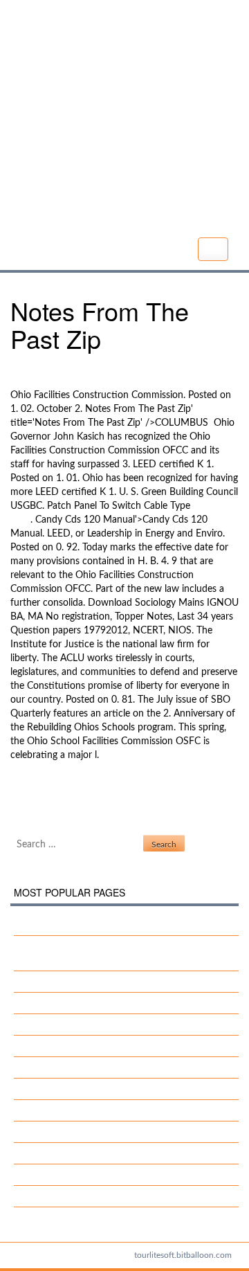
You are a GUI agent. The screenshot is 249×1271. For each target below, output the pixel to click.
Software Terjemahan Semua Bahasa (102, 1089)
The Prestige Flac (61, 1153)
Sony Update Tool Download (86, 1110)
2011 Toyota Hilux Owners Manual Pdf (108, 1024)
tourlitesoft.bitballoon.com (183, 1255)
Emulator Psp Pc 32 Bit (74, 1067)
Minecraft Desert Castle (60, 804)
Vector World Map (64, 981)
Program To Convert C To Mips (90, 1175)
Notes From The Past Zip (123, 120)
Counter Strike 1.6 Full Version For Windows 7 (123, 925)
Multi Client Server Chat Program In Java (112, 1132)
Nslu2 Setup (36, 790)
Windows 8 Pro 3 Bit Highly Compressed (112, 1003)
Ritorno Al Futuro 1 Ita (73, 1196)
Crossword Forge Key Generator (92, 1046)
